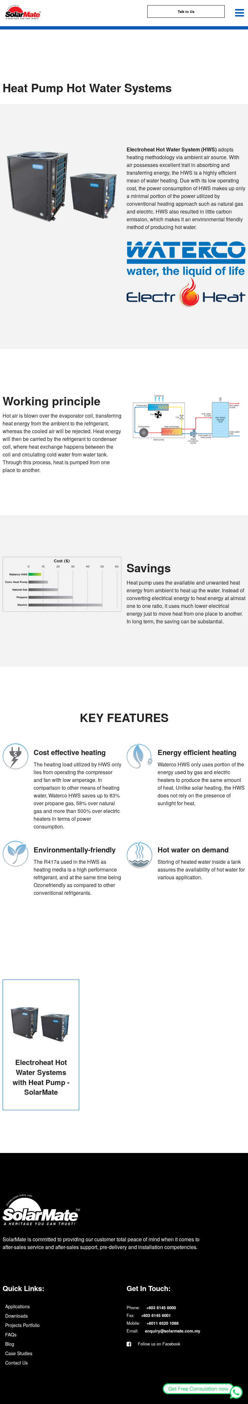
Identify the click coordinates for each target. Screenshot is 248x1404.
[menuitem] (62, 1306)
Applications (17, 1306)
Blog (9, 1344)
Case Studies (18, 1353)
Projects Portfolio (22, 1325)
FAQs (10, 1334)
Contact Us (16, 1362)
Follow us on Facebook (158, 1344)
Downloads (16, 1315)
